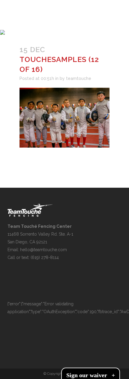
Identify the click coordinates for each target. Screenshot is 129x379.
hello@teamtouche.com (43, 249)
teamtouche (78, 78)
